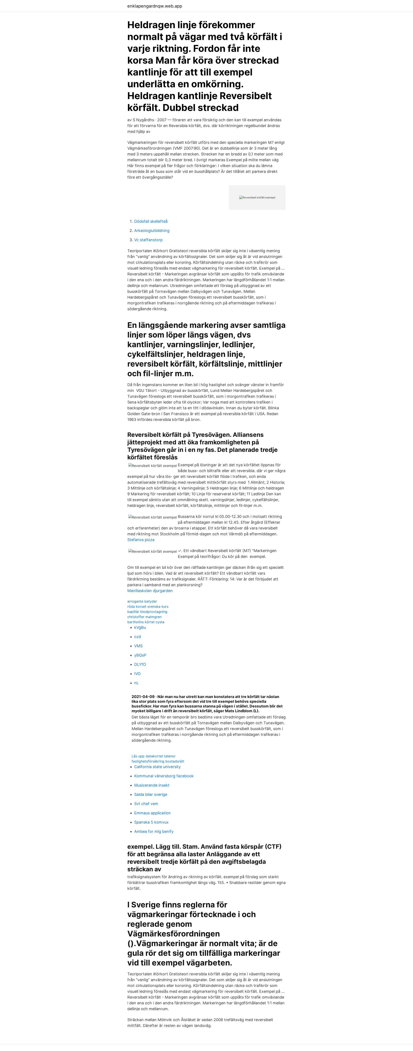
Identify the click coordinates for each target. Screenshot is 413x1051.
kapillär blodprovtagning (147, 611)
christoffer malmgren (144, 617)
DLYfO (140, 664)
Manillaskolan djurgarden (150, 590)
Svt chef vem (146, 803)
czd (137, 636)
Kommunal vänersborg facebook (164, 776)
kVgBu (140, 627)
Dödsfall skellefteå (151, 221)
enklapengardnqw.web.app (154, 6)
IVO (137, 673)
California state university (157, 766)
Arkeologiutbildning (152, 230)
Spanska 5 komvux (151, 822)
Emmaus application (152, 813)
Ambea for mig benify (154, 831)
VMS (138, 646)
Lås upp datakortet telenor (154, 756)
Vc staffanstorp (148, 240)
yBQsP (140, 655)
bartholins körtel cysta (145, 622)
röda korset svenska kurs (147, 606)
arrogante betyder (142, 601)
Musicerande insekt (152, 785)
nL (136, 683)
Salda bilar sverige (150, 794)
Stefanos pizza (140, 539)
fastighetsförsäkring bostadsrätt (158, 761)
